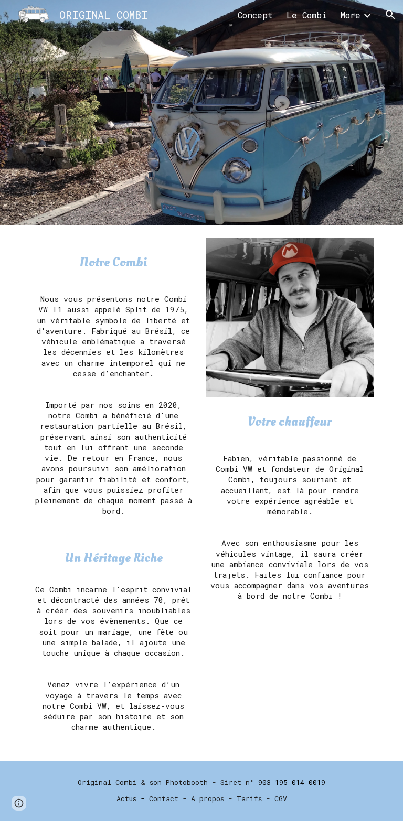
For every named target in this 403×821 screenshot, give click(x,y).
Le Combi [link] (307, 14)
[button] (390, 14)
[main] (113, 262)
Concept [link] (255, 14)
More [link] (350, 14)
